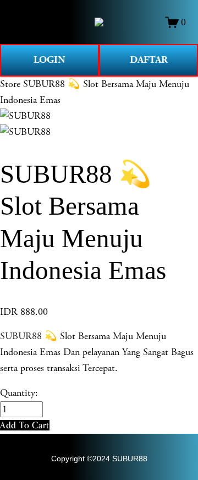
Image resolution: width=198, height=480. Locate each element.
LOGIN (49, 60)
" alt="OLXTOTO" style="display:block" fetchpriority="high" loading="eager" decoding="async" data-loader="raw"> (99, 22)
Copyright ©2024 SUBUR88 (99, 458)
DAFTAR (149, 60)
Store (10, 84)
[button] (25, 425)
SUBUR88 (21, 336)
